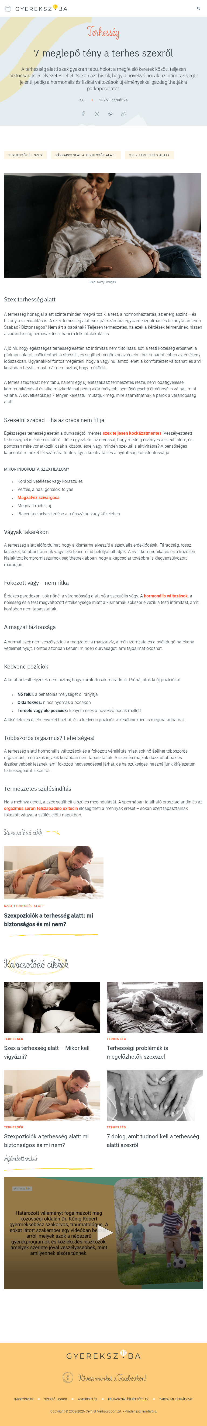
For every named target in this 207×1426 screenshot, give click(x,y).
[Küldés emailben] (110, 113)
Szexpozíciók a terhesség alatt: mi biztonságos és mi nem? (46, 1140)
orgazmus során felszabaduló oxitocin (41, 808)
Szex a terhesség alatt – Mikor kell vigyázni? (46, 1052)
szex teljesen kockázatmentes (132, 433)
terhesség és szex (25, 155)
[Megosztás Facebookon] (83, 113)
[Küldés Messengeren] (96, 113)
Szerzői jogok (55, 1399)
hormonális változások (166, 596)
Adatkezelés (87, 1399)
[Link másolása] (123, 113)
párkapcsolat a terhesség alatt (86, 155)
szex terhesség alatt (149, 155)
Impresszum (23, 1399)
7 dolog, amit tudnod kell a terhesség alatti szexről (153, 1140)
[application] (103, 1233)
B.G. (82, 100)
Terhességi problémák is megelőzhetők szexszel (137, 1052)
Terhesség (103, 32)
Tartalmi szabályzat (176, 1399)
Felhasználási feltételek (128, 1399)
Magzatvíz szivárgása (39, 497)
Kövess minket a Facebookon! (113, 1378)
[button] (103, 1233)
